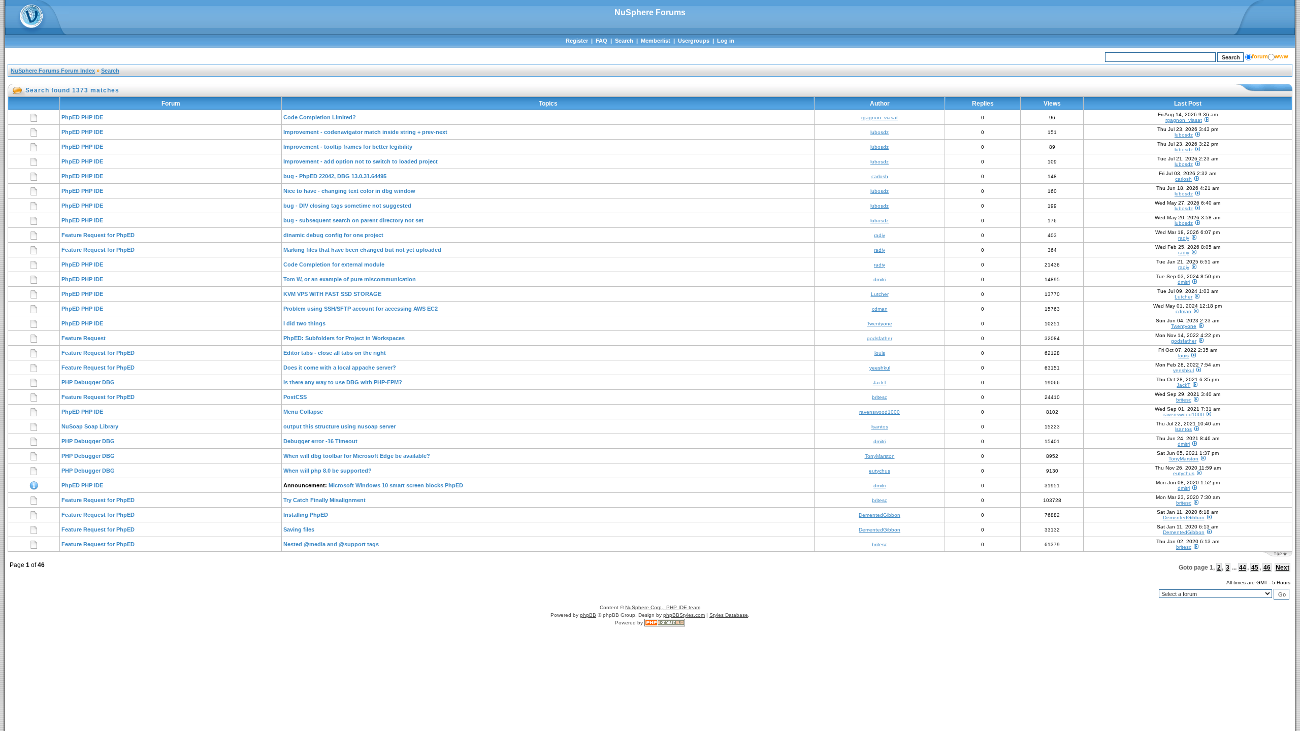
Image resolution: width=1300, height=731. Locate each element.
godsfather (879, 338)
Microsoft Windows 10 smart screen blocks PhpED (396, 485)
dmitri (879, 279)
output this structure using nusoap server (339, 426)
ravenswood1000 (879, 412)
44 (1242, 567)
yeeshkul (879, 368)
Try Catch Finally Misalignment (324, 500)
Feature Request (83, 338)
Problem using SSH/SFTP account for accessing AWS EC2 (360, 309)
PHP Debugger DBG (88, 382)
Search (624, 41)
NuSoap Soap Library (89, 426)
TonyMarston (880, 456)
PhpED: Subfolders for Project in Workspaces (344, 338)
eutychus (879, 471)
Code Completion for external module (333, 264)
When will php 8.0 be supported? (327, 471)
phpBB (588, 615)
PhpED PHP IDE (82, 117)
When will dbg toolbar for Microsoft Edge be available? (356, 456)
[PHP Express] (664, 622)
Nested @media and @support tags (331, 544)
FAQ (601, 41)
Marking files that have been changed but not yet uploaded (362, 250)
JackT (880, 382)
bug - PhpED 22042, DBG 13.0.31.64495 (334, 176)
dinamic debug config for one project (333, 235)
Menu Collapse (303, 412)
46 (1267, 567)
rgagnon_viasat (879, 117)
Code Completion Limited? (319, 117)
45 (1254, 567)
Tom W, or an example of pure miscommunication (349, 279)
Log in (725, 41)
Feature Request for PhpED (98, 235)
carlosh (879, 176)
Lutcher (880, 294)
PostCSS (295, 397)
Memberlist (655, 41)
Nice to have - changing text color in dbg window (349, 191)
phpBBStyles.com (684, 615)
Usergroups (693, 41)
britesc (879, 397)
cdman (880, 309)
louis (879, 353)
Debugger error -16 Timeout (320, 441)
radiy (879, 235)
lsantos (879, 426)
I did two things (304, 323)
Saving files (298, 529)
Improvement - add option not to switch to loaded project (360, 161)
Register (577, 41)
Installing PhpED (305, 515)
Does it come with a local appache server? (339, 367)
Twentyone (879, 323)
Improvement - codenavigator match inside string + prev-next (365, 132)
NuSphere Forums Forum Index (53, 71)
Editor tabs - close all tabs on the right (334, 353)
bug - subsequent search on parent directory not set (353, 220)
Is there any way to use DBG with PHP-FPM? (342, 382)
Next (1282, 567)
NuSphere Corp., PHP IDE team (662, 607)
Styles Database (728, 615)
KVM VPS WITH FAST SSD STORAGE (332, 294)
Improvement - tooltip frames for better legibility (347, 147)
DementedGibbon (879, 515)
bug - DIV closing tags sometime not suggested (347, 206)
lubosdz (879, 132)
